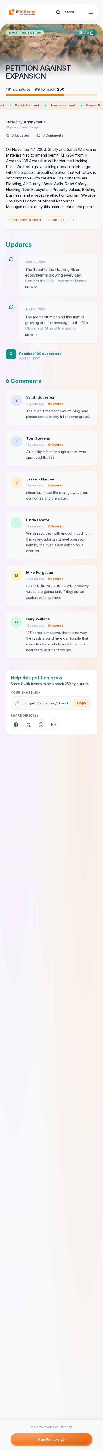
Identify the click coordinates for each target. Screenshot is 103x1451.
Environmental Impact (25, 220)
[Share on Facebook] (16, 724)
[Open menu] (91, 12)
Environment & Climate (25, 32)
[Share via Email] (53, 724)
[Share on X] (28, 724)
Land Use (56, 220)
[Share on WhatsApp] (41, 724)
